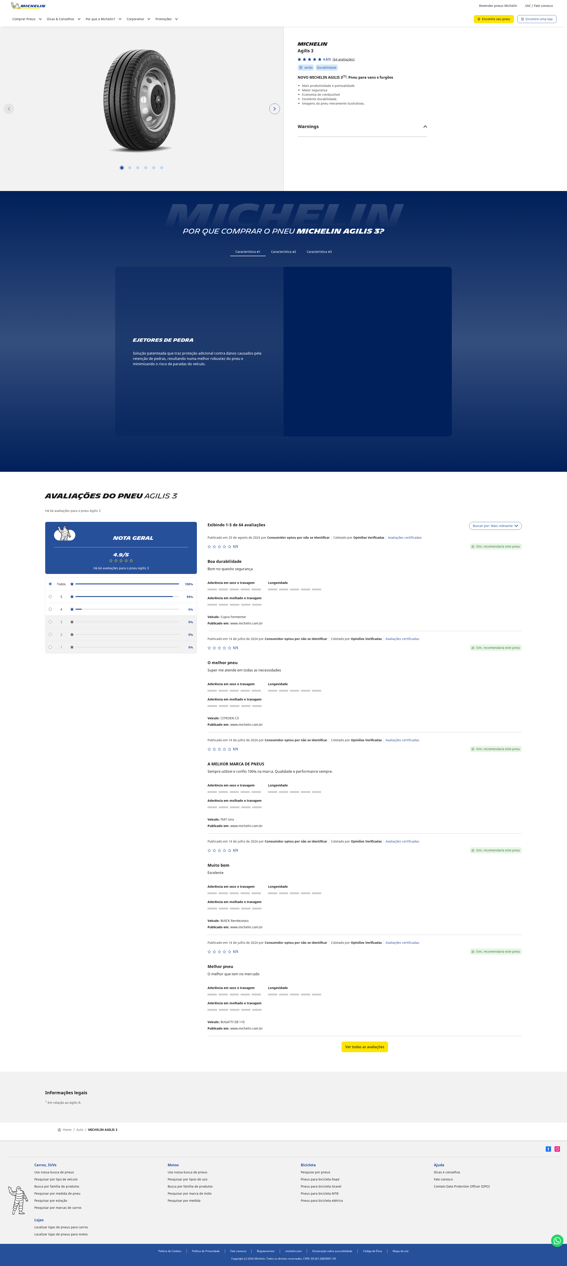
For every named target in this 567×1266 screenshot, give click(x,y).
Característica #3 (319, 252)
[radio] (121, 584)
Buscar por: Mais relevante (493, 526)
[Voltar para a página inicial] (28, 6)
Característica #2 (283, 252)
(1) (344, 76)
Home (67, 1130)
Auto (79, 1130)
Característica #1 (247, 252)
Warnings (308, 126)
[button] (326, 59)
